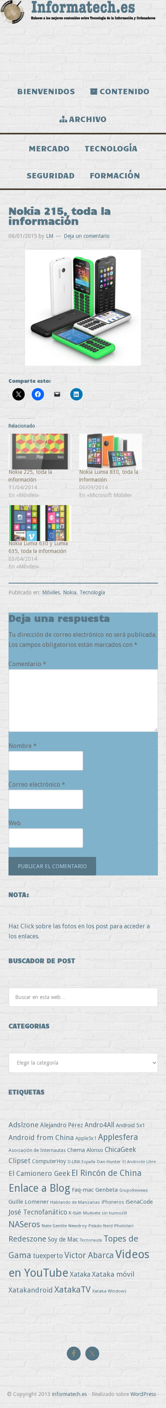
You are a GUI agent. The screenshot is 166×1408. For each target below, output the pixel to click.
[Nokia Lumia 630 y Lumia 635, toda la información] (40, 523)
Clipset (19, 1161)
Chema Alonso (85, 1150)
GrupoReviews (133, 1190)
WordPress (143, 1394)
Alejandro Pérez (61, 1125)
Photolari (124, 1225)
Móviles (51, 592)
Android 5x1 (130, 1125)
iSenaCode (139, 1201)
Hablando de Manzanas (75, 1202)
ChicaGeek (120, 1150)
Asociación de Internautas (37, 1150)
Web (14, 823)
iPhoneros (113, 1202)
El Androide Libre (139, 1161)
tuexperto (48, 1256)
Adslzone (23, 1124)
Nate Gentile (54, 1225)
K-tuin (75, 1213)
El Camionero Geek (39, 1173)
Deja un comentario (87, 236)
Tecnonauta (91, 1240)
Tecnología (92, 592)
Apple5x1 (86, 1138)
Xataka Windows (109, 1291)
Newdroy (77, 1225)
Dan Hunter (109, 1161)
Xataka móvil (113, 1274)
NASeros (24, 1224)
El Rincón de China (106, 1173)
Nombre (22, 746)
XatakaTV (72, 1289)
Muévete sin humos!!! (105, 1213)
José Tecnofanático (37, 1212)
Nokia (69, 592)
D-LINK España (81, 1161)
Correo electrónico (36, 784)
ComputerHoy (49, 1161)
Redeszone (27, 1238)
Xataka (80, 1274)
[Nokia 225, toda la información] (40, 452)
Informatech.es (83, 38)
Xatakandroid (30, 1290)
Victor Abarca (89, 1255)
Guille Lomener (28, 1201)
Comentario (27, 664)
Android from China (41, 1137)
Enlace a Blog (39, 1188)
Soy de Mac (63, 1239)
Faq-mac (83, 1189)
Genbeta (106, 1189)
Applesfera (118, 1137)
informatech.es (69, 1394)
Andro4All (99, 1125)
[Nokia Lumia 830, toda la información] (110, 452)
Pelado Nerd (100, 1225)
